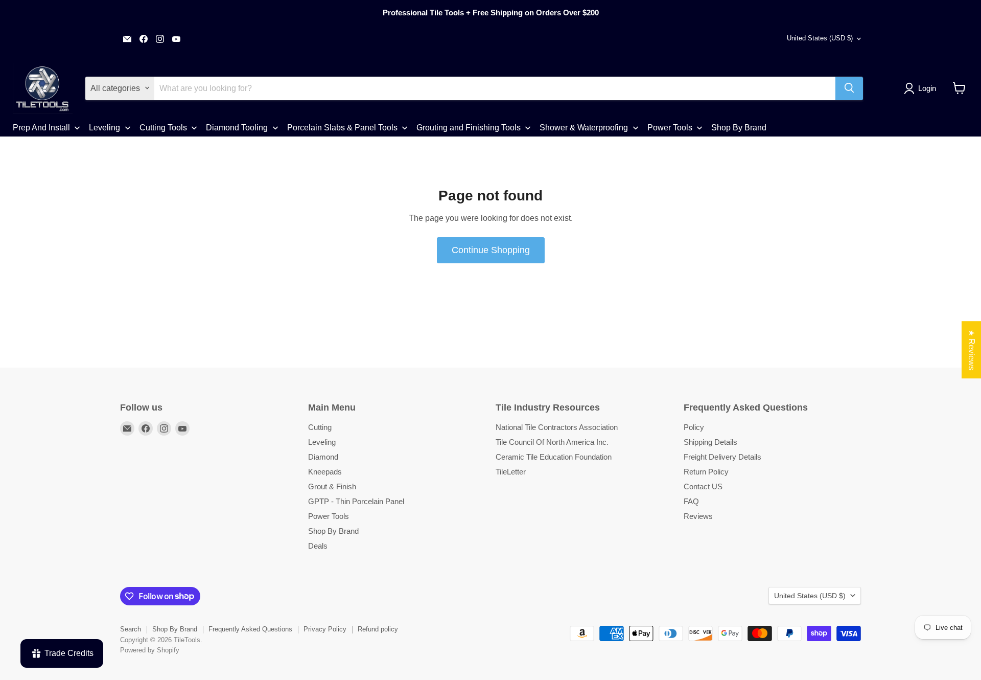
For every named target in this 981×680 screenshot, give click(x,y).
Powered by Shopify (149, 650)
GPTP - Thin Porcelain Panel (356, 501)
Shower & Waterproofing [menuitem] (584, 127)
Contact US (703, 486)
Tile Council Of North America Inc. (552, 442)
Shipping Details (710, 442)
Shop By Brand (333, 531)
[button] (922, 88)
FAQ (691, 501)
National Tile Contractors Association (557, 427)
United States (820, 38)
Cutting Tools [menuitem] (163, 127)
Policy (694, 427)
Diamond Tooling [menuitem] (237, 127)
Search (130, 629)
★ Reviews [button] (971, 349)
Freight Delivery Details (722, 456)
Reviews (698, 516)
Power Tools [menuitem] (669, 127)
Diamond (323, 456)
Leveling (322, 442)
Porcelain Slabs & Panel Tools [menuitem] (342, 127)
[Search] (849, 88)
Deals (318, 545)
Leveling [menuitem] (104, 127)
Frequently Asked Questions (250, 629)
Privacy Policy (324, 629)
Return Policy (706, 471)
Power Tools (328, 516)
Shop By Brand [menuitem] (738, 127)
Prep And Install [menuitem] (41, 127)
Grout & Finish (332, 486)
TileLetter (511, 471)
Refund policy (378, 629)
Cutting (320, 427)
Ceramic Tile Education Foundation (554, 456)
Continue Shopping (491, 250)
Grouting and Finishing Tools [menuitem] (468, 127)
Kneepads (325, 471)
